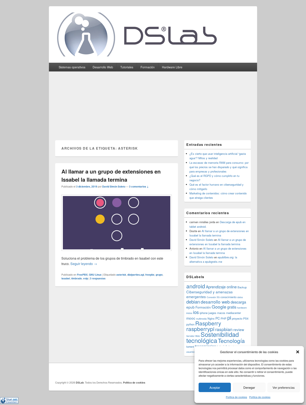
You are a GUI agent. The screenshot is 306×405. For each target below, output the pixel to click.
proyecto (237, 318)
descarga (238, 302)
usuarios (190, 351)
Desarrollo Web (103, 67)
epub (190, 307)
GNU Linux (95, 274)
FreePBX (82, 274)
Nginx (211, 318)
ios (196, 312)
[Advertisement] (153, 103)
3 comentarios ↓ (139, 186)
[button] (298, 352)
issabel (65, 278)
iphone (204, 313)
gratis (231, 307)
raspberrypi (200, 328)
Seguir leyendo (83, 263)
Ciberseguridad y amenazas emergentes (209, 294)
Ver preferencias (283, 387)
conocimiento (228, 297)
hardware (242, 307)
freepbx (149, 274)
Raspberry (208, 323)
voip (85, 278)
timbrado (76, 278)
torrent (190, 347)
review (238, 329)
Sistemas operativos (72, 67)
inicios (189, 313)
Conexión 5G (213, 297)
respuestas (98, 278)
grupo (159, 274)
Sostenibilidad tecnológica (212, 337)
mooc (190, 318)
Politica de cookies (236, 397)
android (195, 286)
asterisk (121, 274)
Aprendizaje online (221, 286)
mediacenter (233, 313)
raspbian (224, 329)
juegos (212, 313)
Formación (148, 67)
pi (229, 317)
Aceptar (214, 387)
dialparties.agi (135, 274)
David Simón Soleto (113, 186)
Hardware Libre (172, 67)
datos (240, 297)
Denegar (249, 387)
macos (221, 313)
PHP (223, 318)
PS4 (245, 318)
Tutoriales (126, 67)
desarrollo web (215, 302)
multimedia (201, 318)
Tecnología (231, 340)
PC (217, 318)
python (190, 324)
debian (193, 301)
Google (219, 307)
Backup (242, 287)
